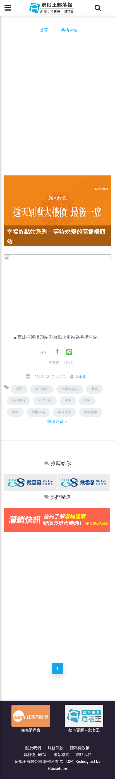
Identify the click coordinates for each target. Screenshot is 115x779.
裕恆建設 (18, 401)
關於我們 (33, 748)
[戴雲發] (30, 482)
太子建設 (42, 389)
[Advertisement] (57, 100)
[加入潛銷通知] (57, 520)
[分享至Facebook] (57, 351)
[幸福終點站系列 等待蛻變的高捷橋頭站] (57, 211)
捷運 (19, 389)
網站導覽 (61, 755)
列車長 (80, 377)
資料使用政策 (35, 755)
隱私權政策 (80, 748)
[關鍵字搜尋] (97, 7)
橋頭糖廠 (90, 412)
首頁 (43, 30)
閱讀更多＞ (57, 421)
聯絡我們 (84, 755)
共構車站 (38, 412)
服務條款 (55, 748)
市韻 (94, 389)
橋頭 (15, 412)
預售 (87, 401)
